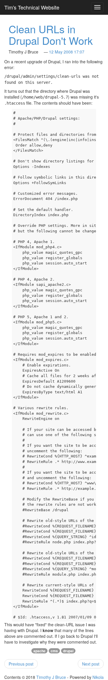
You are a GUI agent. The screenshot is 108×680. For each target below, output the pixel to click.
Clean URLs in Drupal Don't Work (51, 34)
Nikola (98, 677)
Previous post (21, 664)
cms (54, 650)
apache (39, 650)
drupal (68, 650)
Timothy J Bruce (51, 677)
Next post (90, 664)
